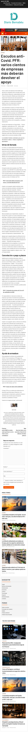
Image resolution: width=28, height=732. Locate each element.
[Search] (26, 33)
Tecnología (4, 593)
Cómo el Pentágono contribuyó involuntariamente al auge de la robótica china (13, 671)
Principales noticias (6, 667)
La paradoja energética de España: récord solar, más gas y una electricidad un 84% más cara (14, 516)
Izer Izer (4, 85)
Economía (3, 52)
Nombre (5, 467)
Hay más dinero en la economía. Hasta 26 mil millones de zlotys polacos (20, 432)
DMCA (24, 3)
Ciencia (3, 591)
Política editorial (9, 4)
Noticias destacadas (6, 586)
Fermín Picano (12, 520)
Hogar (3, 584)
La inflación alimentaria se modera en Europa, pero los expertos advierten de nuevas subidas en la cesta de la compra (13, 543)
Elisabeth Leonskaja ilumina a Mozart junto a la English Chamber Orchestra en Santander (13, 724)
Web (4, 476)
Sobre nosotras (6, 3)
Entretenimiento (5, 596)
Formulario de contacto (16, 3)
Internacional (5, 588)
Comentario (6, 448)
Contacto (4, 598)
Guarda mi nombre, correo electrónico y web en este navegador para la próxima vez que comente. (13, 482)
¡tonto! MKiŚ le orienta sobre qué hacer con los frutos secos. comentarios (8, 432)
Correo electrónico (7, 471)
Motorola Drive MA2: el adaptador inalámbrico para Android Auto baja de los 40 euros (13, 645)
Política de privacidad (18, 4)
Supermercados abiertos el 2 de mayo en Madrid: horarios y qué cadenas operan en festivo (13, 569)
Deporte (4, 595)
